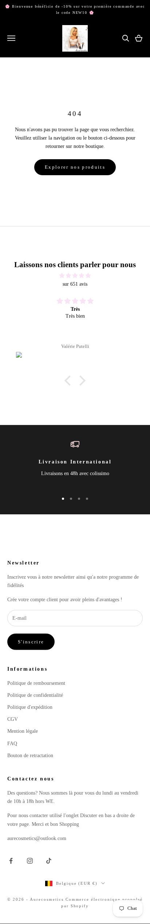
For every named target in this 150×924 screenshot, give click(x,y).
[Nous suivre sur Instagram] (29, 860)
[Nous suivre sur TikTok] (48, 860)
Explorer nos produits (75, 167)
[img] (75, 275)
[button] (69, 380)
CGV (12, 719)
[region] (75, 463)
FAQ (12, 743)
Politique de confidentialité (35, 695)
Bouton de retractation (30, 755)
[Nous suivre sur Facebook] (11, 860)
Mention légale (22, 731)
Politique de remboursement (36, 683)
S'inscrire (31, 641)
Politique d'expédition (29, 707)
